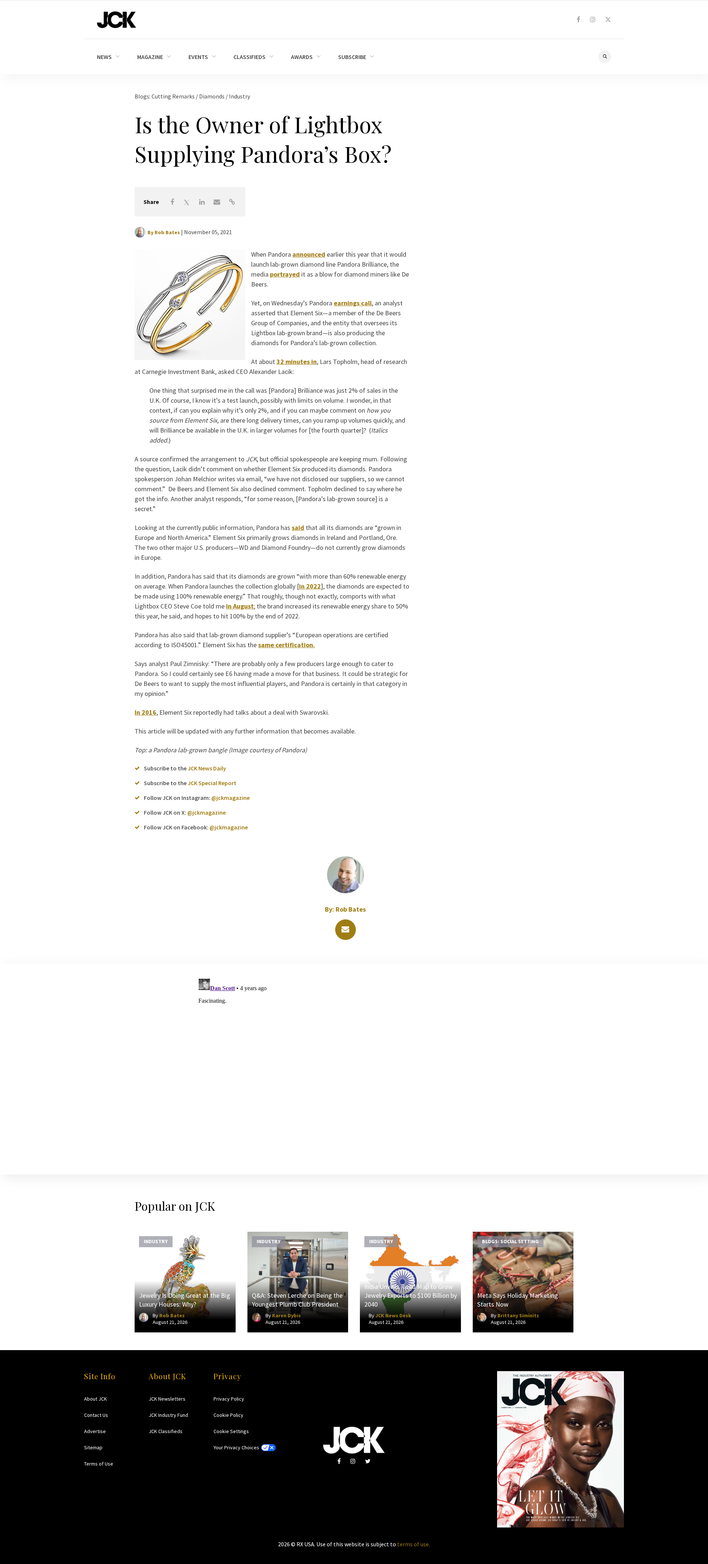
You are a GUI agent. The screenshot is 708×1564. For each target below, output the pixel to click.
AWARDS (302, 56)
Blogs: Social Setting (510, 1241)
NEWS (104, 56)
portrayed (285, 274)
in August (240, 606)
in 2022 (310, 586)
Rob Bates (167, 232)
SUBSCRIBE (352, 56)
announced (308, 254)
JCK (116, 19)
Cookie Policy (228, 1415)
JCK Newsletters (167, 1398)
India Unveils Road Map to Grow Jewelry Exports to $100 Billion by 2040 (410, 1295)
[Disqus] (354, 1067)
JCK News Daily (207, 768)
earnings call (353, 303)
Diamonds (212, 96)
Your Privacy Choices (236, 1447)
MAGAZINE (150, 56)
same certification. (286, 645)
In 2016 (145, 712)
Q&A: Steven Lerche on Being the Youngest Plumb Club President (297, 1299)
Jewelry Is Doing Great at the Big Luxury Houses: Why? (184, 1299)
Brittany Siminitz (518, 1315)
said (298, 527)
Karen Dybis (286, 1315)
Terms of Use (98, 1463)
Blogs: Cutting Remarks (165, 96)
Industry (239, 96)
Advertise (95, 1431)
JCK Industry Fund (168, 1415)
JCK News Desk (393, 1315)
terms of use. (413, 1544)
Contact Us (96, 1415)
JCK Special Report (212, 783)
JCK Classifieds (166, 1431)
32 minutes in (297, 361)
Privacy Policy (229, 1398)
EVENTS (198, 56)
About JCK (95, 1398)
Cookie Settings (231, 1431)
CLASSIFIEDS (249, 56)
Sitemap (93, 1447)
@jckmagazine (230, 797)
